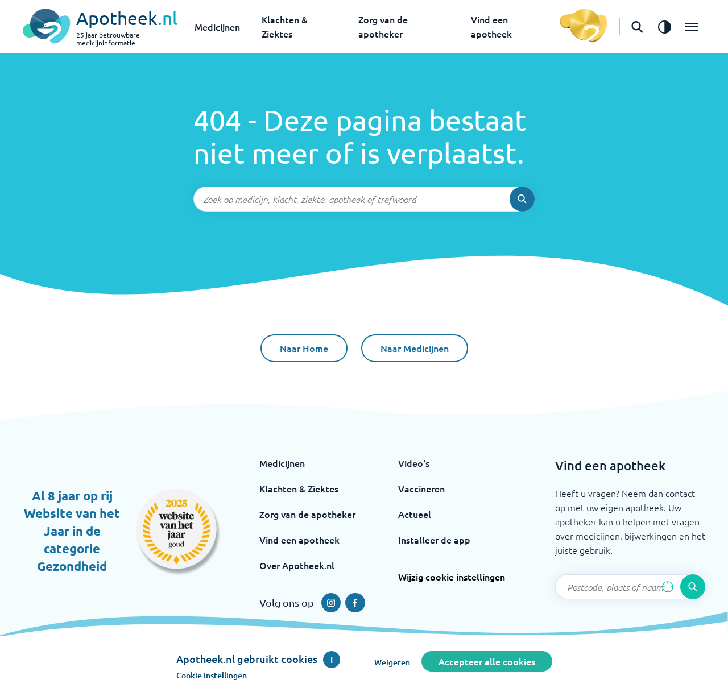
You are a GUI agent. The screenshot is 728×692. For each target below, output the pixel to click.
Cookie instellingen (211, 675)
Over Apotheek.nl (296, 565)
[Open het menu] (691, 26)
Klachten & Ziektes (298, 488)
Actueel (414, 514)
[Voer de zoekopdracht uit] (522, 199)
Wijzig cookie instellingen (451, 576)
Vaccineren (421, 488)
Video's (413, 463)
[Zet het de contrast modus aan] (664, 26)
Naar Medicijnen (414, 348)
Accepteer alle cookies (487, 661)
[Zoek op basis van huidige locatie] (667, 586)
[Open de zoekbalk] (637, 26)
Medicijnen (217, 26)
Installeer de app (434, 539)
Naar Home (304, 348)
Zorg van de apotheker (307, 514)
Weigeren (392, 662)
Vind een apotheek (299, 539)
